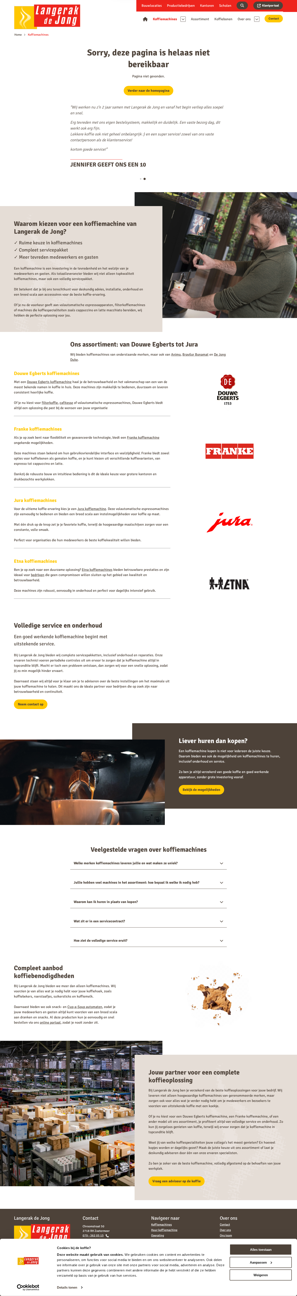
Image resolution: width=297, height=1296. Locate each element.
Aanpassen (258, 1262)
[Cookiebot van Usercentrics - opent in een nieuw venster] (28, 1287)
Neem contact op (30, 704)
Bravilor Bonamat (195, 354)
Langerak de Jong (47, 16)
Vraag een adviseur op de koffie (176, 1181)
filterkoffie (50, 403)
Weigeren (261, 1275)
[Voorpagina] (145, 19)
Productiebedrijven (181, 5)
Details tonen (67, 1287)
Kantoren (207, 5)
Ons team (226, 1235)
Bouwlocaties (152, 5)
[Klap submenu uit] (183, 19)
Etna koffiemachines (97, 570)
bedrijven (37, 575)
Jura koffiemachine (91, 509)
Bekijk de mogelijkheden (201, 790)
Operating (157, 1235)
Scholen (225, 5)
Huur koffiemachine (164, 1230)
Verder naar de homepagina (148, 90)
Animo (176, 354)
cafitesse (66, 403)
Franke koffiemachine (143, 437)
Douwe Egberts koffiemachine (49, 382)
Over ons (225, 1230)
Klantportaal (270, 5)
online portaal (50, 1022)
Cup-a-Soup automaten (84, 1007)
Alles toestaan (261, 1249)
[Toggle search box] (242, 5)
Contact (274, 18)
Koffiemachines (161, 1224)
